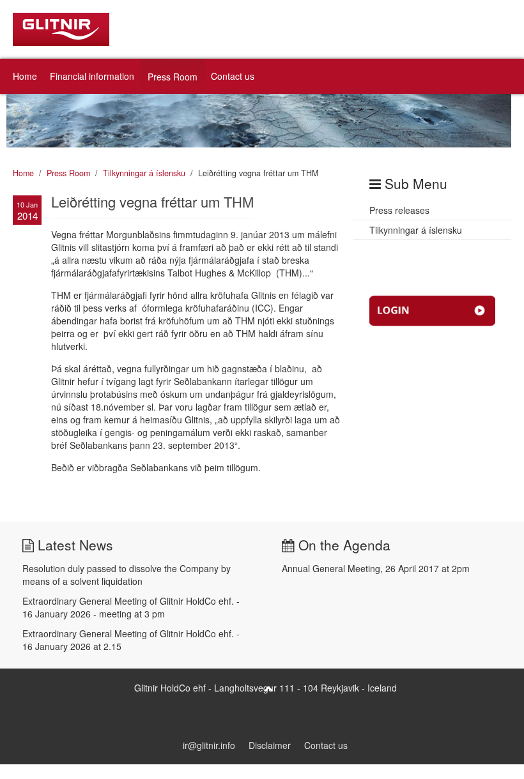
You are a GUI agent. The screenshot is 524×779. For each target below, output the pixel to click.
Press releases (399, 210)
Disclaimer (270, 745)
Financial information (92, 76)
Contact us (232, 76)
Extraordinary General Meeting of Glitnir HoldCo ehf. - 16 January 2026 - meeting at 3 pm (131, 607)
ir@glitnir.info (209, 745)
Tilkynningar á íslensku (144, 173)
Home (25, 76)
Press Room (172, 76)
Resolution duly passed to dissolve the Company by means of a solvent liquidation (126, 574)
